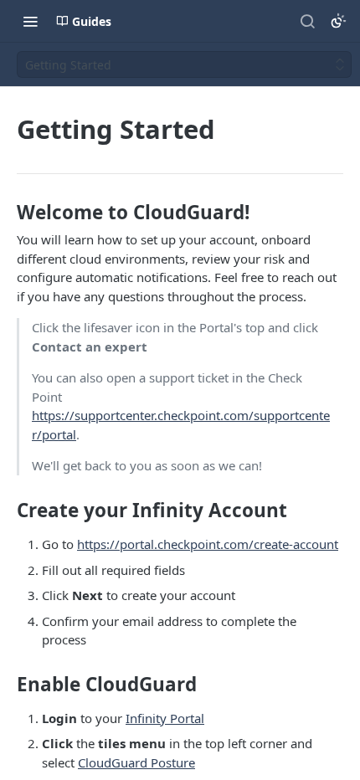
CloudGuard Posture (136, 762)
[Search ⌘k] (307, 21)
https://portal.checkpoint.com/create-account (207, 544)
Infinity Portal (165, 718)
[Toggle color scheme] (338, 21)
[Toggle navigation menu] (30, 21)
